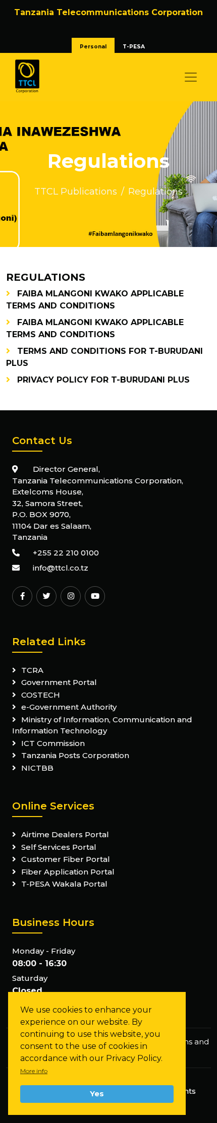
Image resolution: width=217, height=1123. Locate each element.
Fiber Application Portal (68, 872)
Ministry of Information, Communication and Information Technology (102, 725)
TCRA (32, 670)
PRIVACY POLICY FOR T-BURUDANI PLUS (103, 380)
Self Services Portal (58, 847)
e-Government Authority (69, 707)
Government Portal (59, 682)
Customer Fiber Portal (65, 859)
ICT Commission (53, 743)
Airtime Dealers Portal (65, 834)
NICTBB (37, 768)
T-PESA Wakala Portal (64, 884)
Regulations (155, 191)
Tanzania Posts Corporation (75, 755)
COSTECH (40, 695)
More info (33, 1071)
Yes (97, 1093)
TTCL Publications (75, 191)
